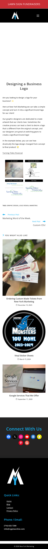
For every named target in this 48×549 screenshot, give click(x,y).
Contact (10, 507)
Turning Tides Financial (13, 153)
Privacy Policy (12, 511)
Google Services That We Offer (24, 395)
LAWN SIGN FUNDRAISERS (24, 4)
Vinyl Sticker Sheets (24, 355)
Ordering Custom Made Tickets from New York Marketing (24, 300)
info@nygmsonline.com (14, 529)
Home (9, 501)
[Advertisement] (24, 47)
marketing (33, 205)
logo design (24, 205)
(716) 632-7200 (10, 525)
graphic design (12, 205)
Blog (8, 504)
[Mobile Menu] (37, 15)
